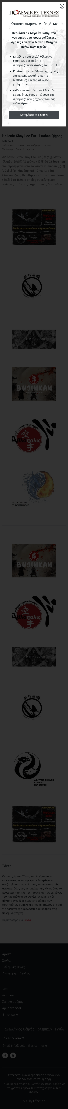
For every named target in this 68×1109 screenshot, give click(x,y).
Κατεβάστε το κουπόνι (34, 115)
